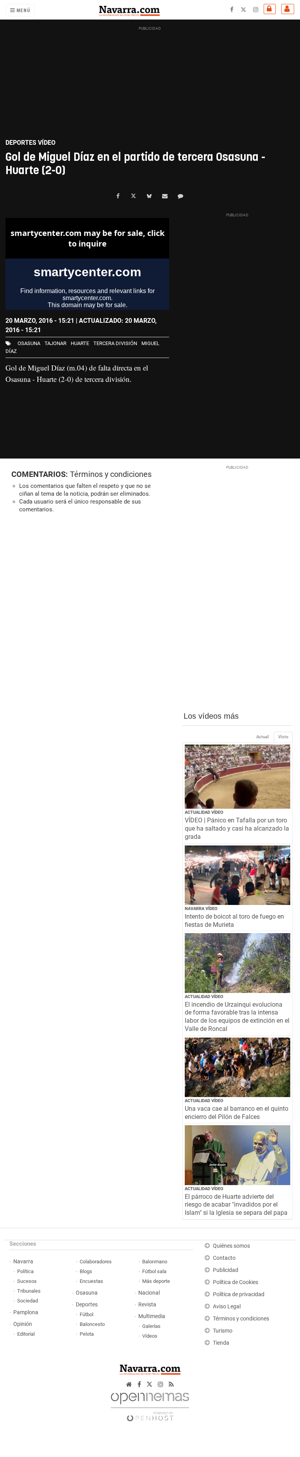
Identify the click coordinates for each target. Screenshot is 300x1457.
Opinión (22, 1324)
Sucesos (27, 1281)
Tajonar (55, 343)
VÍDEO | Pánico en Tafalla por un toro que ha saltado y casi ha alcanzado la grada (237, 828)
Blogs (86, 1271)
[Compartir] (118, 196)
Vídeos (149, 1336)
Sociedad (27, 1301)
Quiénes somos (231, 1246)
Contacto (224, 1258)
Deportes (87, 1304)
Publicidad (225, 1270)
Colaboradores (96, 1262)
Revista (147, 1304)
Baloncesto (92, 1324)
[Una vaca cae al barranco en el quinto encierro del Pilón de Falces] (238, 1067)
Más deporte (156, 1281)
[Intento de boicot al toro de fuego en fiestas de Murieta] (238, 875)
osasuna (29, 343)
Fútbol (86, 1314)
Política (25, 1271)
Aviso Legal (227, 1306)
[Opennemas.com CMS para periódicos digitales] (150, 1404)
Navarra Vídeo (201, 908)
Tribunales (29, 1291)
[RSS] (171, 1384)
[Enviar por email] (165, 196)
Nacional (149, 1293)
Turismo (222, 1330)
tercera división (115, 343)
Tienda (221, 1343)
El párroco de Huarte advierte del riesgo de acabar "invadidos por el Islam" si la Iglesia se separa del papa (236, 1205)
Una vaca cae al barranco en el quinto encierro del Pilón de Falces (236, 1113)
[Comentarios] (180, 196)
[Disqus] (91, 627)
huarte (80, 343)
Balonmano (154, 1262)
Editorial (26, 1334)
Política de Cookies (235, 1282)
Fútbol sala (154, 1271)
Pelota (87, 1334)
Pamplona (25, 1312)
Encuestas (91, 1281)
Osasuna (87, 1293)
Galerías (151, 1326)
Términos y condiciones (111, 474)
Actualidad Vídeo (204, 812)
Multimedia (151, 1316)
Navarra (23, 1261)
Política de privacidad (238, 1294)
